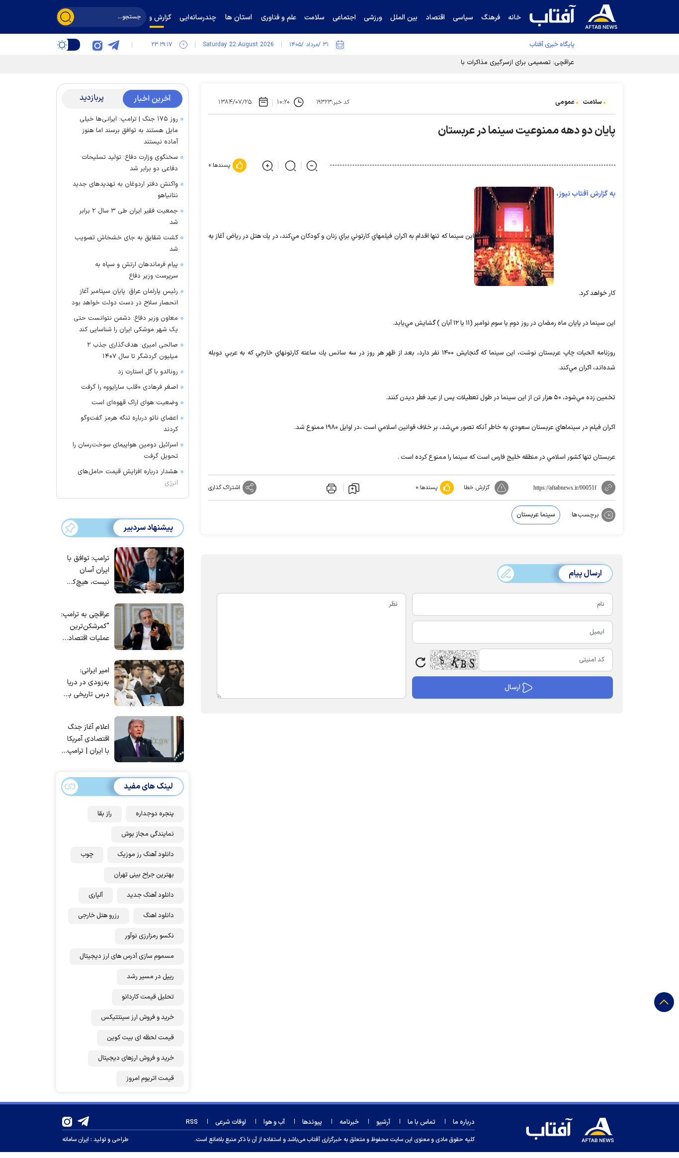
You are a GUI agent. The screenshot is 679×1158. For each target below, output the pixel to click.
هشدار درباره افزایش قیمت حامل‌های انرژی (128, 477)
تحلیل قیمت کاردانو (148, 997)
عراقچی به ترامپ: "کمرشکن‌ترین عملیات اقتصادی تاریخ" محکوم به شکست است (85, 627)
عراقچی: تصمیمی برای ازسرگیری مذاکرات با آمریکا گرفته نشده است (485, 63)
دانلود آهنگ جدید (150, 895)
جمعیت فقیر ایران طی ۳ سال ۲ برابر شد (128, 216)
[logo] (575, 15)
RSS (192, 1122)
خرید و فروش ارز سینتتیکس (137, 1017)
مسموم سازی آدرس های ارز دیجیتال (127, 956)
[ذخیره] (354, 488)
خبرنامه (349, 1122)
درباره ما (464, 1122)
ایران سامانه (75, 1139)
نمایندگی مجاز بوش (147, 834)
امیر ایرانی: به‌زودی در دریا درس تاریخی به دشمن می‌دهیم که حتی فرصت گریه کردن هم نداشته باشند (87, 683)
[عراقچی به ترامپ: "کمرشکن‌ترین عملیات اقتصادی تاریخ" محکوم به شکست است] (146, 625)
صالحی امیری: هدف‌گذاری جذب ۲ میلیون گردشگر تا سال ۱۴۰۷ (132, 351)
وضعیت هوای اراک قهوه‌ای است (134, 403)
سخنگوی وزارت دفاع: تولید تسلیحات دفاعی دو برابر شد (130, 163)
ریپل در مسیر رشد (150, 977)
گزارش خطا (477, 487)
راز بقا (104, 814)
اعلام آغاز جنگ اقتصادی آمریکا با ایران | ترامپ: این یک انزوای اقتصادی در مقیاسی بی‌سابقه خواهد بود (86, 739)
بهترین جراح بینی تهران (144, 875)
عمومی (565, 102)
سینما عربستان (535, 515)
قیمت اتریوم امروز (150, 1079)
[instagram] (97, 45)
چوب (87, 855)
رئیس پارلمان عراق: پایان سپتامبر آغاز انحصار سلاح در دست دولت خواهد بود (125, 297)
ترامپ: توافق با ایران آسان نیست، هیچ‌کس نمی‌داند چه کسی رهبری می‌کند (86, 570)
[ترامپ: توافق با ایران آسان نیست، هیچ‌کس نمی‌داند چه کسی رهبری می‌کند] (146, 569)
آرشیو (383, 1122)
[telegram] (113, 44)
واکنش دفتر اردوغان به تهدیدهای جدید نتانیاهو (125, 190)
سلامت (592, 102)
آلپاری (95, 895)
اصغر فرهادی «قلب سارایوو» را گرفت (129, 387)
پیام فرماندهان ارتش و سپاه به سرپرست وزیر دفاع (136, 270)
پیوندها (312, 1122)
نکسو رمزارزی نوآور (149, 936)
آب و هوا (274, 1122)
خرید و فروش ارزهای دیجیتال (136, 1058)
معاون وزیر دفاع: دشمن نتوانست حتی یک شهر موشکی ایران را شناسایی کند (126, 324)
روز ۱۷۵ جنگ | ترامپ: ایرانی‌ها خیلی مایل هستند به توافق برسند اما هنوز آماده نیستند (129, 130)
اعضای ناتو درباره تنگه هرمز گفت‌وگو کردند (129, 423)
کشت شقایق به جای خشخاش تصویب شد (126, 243)
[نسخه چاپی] (331, 488)
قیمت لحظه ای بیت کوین (140, 1038)
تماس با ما (421, 1122)
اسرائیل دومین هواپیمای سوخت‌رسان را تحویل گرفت (125, 450)
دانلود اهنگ (158, 916)
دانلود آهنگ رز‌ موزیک (145, 855)
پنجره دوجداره (155, 814)
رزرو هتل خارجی (98, 916)
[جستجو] (65, 16)
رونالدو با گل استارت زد (148, 372)
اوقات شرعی (230, 1122)
